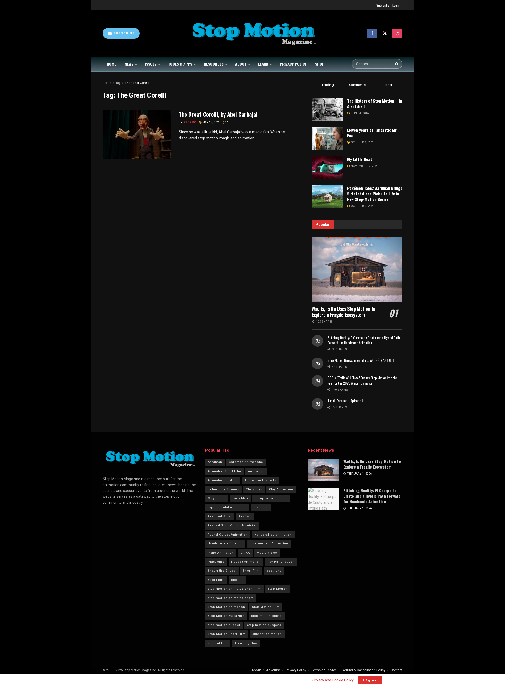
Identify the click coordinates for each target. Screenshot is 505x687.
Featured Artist (220, 516)
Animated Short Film (224, 471)
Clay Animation (281, 489)
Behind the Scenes (223, 489)
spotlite (237, 580)
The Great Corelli (137, 83)
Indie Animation (221, 552)
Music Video (267, 552)
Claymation (217, 498)
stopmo (189, 122)
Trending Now (246, 643)
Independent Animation (269, 543)
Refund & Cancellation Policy (363, 670)
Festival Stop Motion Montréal (232, 525)
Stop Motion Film (266, 607)
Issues (150, 64)
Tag (118, 83)
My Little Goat (359, 159)
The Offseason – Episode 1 (345, 400)
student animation (267, 634)
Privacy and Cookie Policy (333, 680)
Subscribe (382, 5)
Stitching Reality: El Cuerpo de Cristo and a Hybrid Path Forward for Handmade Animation (363, 340)
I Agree (370, 680)
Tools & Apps (180, 64)
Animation (256, 471)
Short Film (251, 570)
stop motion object (266, 616)
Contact (396, 670)
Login (395, 5)
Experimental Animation (227, 507)
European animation (271, 498)
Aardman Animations (246, 462)
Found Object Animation (228, 534)
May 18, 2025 (210, 122)
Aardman (215, 462)
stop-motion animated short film (234, 589)
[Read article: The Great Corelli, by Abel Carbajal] (137, 134)
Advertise (273, 670)
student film (218, 643)
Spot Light (216, 580)
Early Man (240, 498)
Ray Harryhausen (281, 561)
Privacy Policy (293, 64)
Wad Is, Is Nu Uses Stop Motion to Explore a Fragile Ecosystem (343, 311)
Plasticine (216, 561)
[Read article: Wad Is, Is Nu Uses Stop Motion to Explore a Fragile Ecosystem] (357, 269)
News (129, 64)
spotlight (273, 570)
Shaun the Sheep (222, 570)
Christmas (254, 489)
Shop (319, 64)
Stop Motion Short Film (226, 634)
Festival (245, 516)
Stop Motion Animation (226, 607)
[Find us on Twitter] (385, 33)
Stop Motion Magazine (226, 616)
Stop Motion (277, 589)
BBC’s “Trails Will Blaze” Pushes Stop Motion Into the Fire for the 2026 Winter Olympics (362, 380)
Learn (263, 64)
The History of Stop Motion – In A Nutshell (374, 103)
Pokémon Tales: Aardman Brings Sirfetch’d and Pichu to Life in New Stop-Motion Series (374, 193)
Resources (214, 64)
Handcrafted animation (273, 534)
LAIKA (245, 552)
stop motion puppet (224, 625)
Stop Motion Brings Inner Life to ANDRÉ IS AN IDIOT (360, 360)
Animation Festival (223, 480)
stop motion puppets (264, 625)
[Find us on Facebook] (372, 33)
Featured (261, 507)
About (240, 64)
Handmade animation (225, 543)
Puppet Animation (246, 561)
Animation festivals (260, 480)
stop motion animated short (230, 598)
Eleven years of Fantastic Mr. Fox (372, 132)
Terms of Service (324, 670)
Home (111, 64)
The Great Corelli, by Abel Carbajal (218, 114)
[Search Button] (397, 64)
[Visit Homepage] (253, 33)
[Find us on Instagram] (397, 33)
